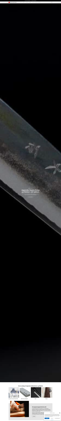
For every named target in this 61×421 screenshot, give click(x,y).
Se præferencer (57, 418)
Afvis (52, 418)
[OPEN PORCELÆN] (28, 2)
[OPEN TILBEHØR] (31, 2)
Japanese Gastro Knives (13, 2)
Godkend (47, 418)
